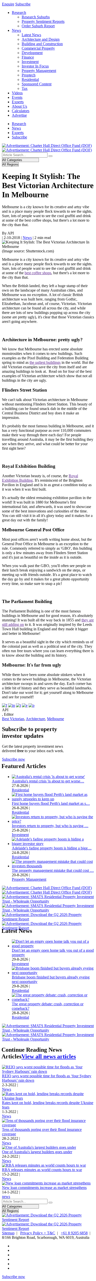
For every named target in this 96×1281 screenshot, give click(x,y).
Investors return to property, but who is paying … (50, 826)
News (16, 30)
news (6, 1196)
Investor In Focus (35, 66)
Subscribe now (13, 759)
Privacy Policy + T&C (37, 1233)
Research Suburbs (36, 17)
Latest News (31, 35)
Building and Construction (42, 44)
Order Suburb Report (38, 26)
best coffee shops (38, 273)
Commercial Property (38, 48)
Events (17, 97)
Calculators (20, 111)
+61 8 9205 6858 (74, 1233)
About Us (19, 106)
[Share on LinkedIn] (11, 705)
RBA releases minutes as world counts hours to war (42, 1170)
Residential (30, 79)
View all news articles (48, 1056)
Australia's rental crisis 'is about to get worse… (48, 781)
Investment (30, 62)
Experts (18, 102)
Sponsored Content (36, 84)
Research (19, 12)
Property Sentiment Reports (43, 21)
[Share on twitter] (18, 705)
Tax (25, 88)
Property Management (39, 70)
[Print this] (31, 705)
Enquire (8, 4)
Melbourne (55, 719)
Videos (17, 93)
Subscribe (23, 4)
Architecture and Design (41, 39)
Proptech (28, 75)
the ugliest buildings (45, 362)
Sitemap (8, 1233)
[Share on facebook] (4, 705)
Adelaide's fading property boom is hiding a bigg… (52, 848)
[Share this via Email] (25, 705)
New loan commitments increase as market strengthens (44, 1187)
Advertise (19, 115)
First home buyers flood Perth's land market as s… (51, 803)
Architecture (35, 719)
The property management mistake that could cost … (53, 870)
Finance (28, 57)
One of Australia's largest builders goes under (37, 1152)
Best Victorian (13, 719)
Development (32, 53)
